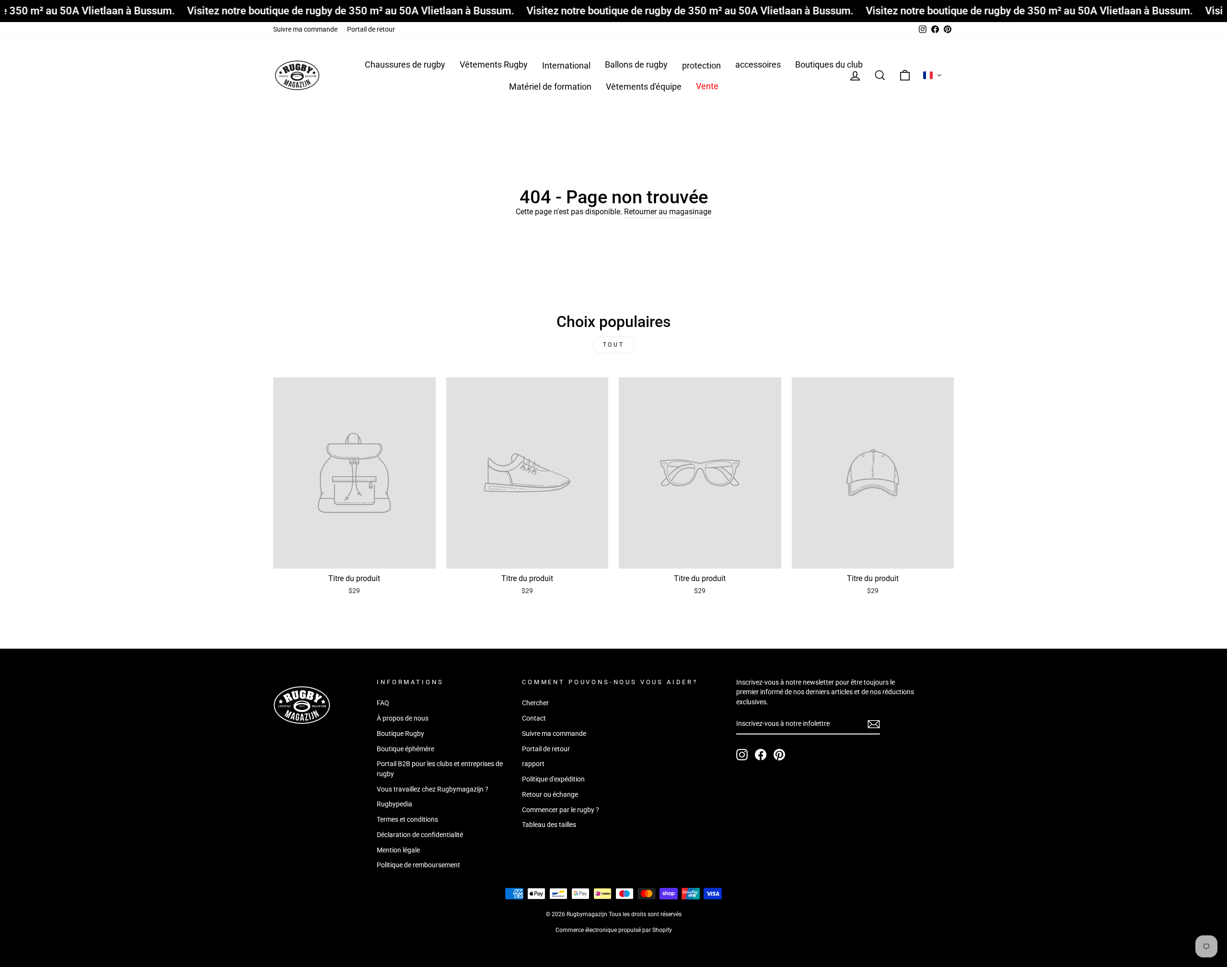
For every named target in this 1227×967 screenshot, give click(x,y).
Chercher (535, 703)
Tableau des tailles (549, 824)
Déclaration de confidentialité (420, 835)
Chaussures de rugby (405, 64)
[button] (932, 75)
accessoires (758, 64)
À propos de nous (402, 718)
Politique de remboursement (418, 865)
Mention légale (398, 850)
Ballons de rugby (636, 64)
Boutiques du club (829, 64)
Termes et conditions (407, 819)
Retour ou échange (550, 794)
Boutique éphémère (405, 749)
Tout (613, 344)
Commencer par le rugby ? (560, 810)
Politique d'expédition (553, 779)
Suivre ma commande (305, 29)
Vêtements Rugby (494, 64)
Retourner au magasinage (667, 211)
